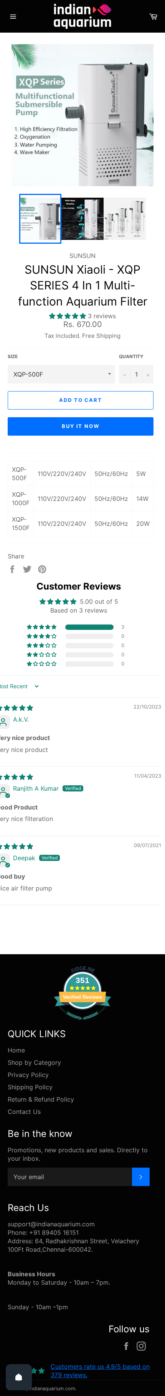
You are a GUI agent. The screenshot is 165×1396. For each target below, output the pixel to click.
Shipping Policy (30, 1087)
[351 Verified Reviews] (82, 1023)
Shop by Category (34, 1062)
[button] (68, 316)
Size (13, 356)
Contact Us (24, 1111)
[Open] (19, 1377)
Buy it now (81, 426)
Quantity (131, 356)
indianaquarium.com (52, 1388)
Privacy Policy (28, 1075)
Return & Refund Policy (41, 1099)
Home (16, 1050)
